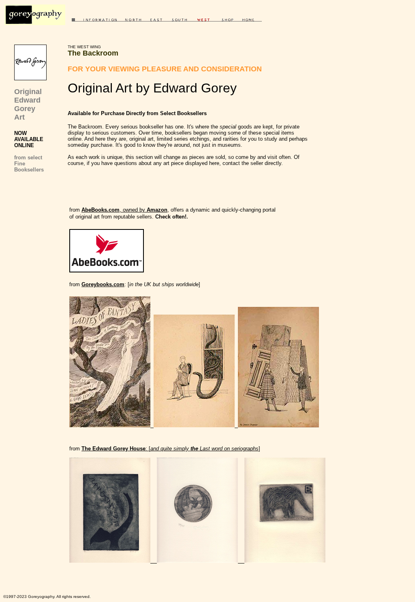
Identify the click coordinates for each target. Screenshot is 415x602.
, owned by (124, 210)
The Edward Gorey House (113, 449)
